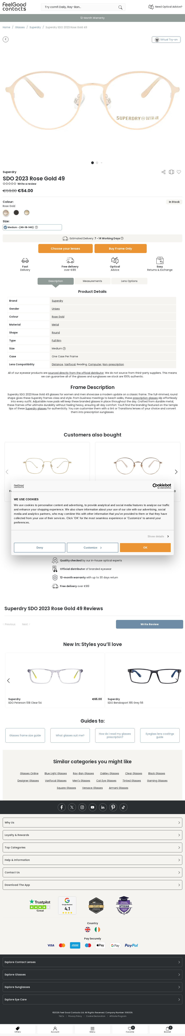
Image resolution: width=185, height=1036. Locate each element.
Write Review (150, 624)
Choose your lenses (65, 249)
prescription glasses (145, 398)
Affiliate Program (117, 1016)
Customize (90, 547)
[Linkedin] (103, 807)
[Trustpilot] (40, 911)
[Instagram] (82, 807)
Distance (57, 364)
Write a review (27, 184)
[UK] (87, 929)
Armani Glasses (118, 788)
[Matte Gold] (26, 214)
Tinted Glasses (131, 780)
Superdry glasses (36, 408)
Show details (156, 536)
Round (56, 332)
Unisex (56, 309)
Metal (55, 324)
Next (25, 624)
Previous (10, 624)
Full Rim (56, 340)
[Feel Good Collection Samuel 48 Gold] (47, 446)
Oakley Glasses (109, 773)
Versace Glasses (92, 788)
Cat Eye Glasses (106, 780)
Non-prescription (113, 364)
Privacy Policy (75, 1016)
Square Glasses (66, 788)
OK (145, 547)
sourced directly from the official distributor (76, 373)
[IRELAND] (97, 929)
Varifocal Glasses (55, 780)
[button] (92, 162)
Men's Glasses (81, 780)
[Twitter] (72, 807)
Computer (94, 364)
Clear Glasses (133, 773)
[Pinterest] (113, 807)
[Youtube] (93, 807)
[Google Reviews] (67, 913)
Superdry (57, 301)
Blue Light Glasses (56, 773)
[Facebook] (62, 807)
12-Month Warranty (92, 18)
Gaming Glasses (157, 780)
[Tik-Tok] (123, 807)
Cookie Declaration (95, 1016)
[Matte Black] (16, 214)
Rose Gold (58, 316)
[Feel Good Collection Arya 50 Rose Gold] (138, 446)
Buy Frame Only (120, 249)
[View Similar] (171, 171)
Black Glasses (156, 773)
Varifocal (70, 364)
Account (55, 1031)
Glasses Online (29, 773)
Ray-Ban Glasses (83, 773)
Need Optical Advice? (168, 6)
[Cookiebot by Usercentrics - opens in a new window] (155, 486)
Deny (39, 547)
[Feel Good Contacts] (14, 7)
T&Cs (61, 1016)
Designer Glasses (28, 780)
